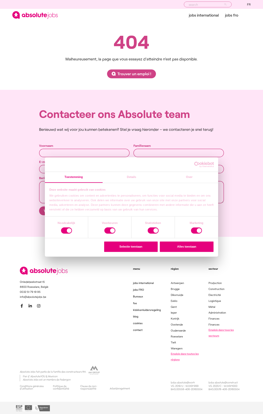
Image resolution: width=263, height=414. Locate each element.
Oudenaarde (178, 330)
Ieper (174, 312)
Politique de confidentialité (61, 387)
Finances (214, 318)
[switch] (109, 231)
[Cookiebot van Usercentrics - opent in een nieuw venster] (197, 164)
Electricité (215, 294)
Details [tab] (131, 177)
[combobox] (208, 4)
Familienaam (142, 145)
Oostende (177, 324)
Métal (212, 306)
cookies (138, 323)
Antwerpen (177, 283)
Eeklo (174, 300)
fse (135, 303)
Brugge (175, 288)
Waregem (177, 348)
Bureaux (138, 296)
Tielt (173, 342)
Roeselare (177, 336)
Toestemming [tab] (73, 177)
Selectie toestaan (130, 246)
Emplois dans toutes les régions (185, 356)
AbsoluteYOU (37, 376)
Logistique (215, 300)
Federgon (65, 379)
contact (137, 329)
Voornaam (46, 145)
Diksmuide (177, 294)
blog (135, 316)
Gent (174, 306)
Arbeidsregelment (120, 388)
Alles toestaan (186, 246)
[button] (249, 4)
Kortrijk (175, 318)
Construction (216, 288)
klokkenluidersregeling (147, 309)
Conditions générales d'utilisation (32, 387)
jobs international (204, 15)
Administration (217, 312)
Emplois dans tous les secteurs (221, 332)
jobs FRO (231, 15)
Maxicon (53, 376)
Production (215, 283)
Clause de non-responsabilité (88, 387)
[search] (225, 4)
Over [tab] (189, 177)
